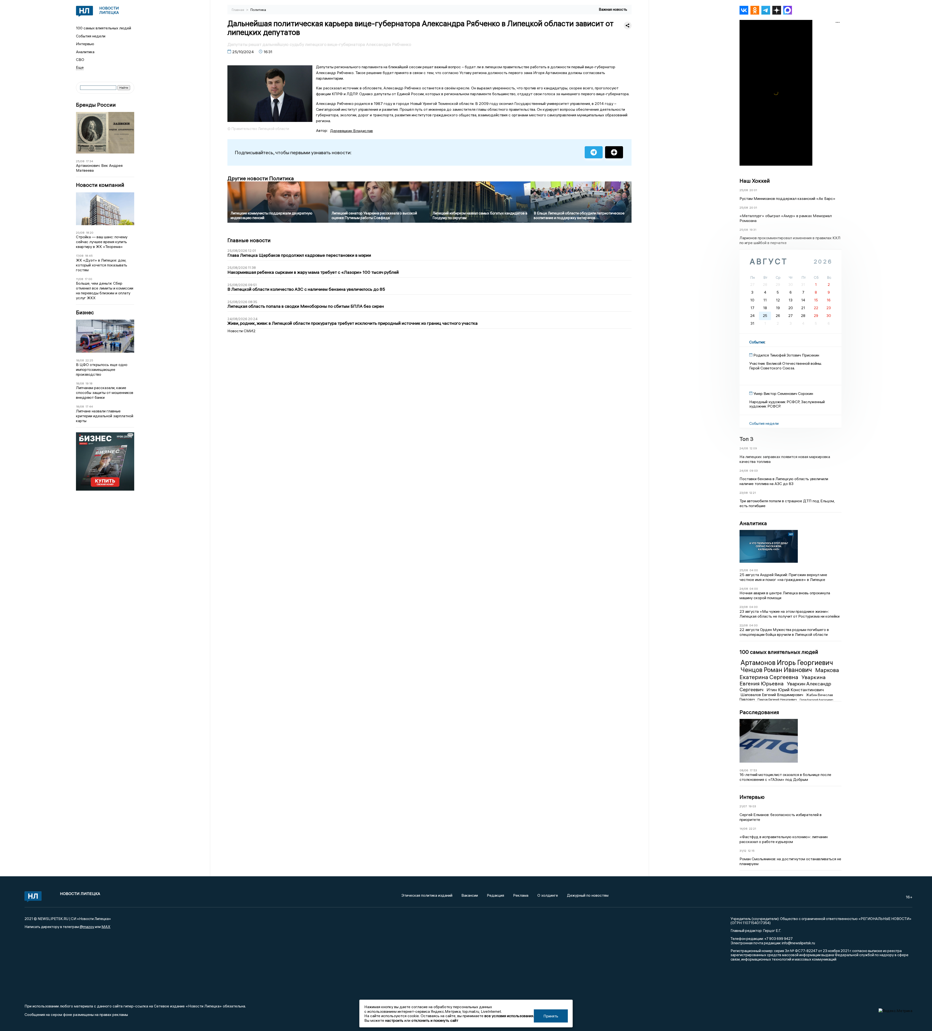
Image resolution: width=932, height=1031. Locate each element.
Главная (238, 10)
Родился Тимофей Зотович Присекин (786, 355)
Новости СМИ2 (241, 330)
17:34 (89, 161)
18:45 (89, 255)
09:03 (753, 470)
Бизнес (85, 312)
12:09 (753, 448)
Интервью (85, 43)
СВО (80, 59)
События (757, 342)
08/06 (744, 770)
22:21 (752, 828)
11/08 (79, 279)
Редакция (495, 895)
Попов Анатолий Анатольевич (816, 699)
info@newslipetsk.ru (798, 942)
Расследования (759, 712)
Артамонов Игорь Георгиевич (787, 662)
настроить (394, 1020)
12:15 (751, 850)
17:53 (753, 770)
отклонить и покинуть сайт (434, 1020)
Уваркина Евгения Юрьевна (783, 680)
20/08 (80, 232)
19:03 (752, 806)
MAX (105, 926)
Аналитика (85, 51)
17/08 (79, 255)
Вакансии (469, 895)
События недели (90, 36)
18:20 (89, 232)
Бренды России (96, 105)
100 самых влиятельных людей (103, 28)
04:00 (753, 570)
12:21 (752, 492)
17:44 (89, 406)
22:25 (89, 360)
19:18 (88, 383)
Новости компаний (100, 185)
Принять (550, 1016)
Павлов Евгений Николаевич (777, 699)
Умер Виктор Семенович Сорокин (783, 393)
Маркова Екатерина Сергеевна (789, 673)
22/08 (744, 625)
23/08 (744, 492)
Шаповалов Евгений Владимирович (772, 694)
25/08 (80, 161)
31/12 (743, 850)
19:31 (752, 229)
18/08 (80, 360)
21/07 (743, 806)
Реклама (520, 895)
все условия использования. (509, 1015)
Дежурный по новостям (587, 895)
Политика (258, 10)
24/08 (744, 448)
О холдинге (547, 895)
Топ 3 (746, 438)
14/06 (744, 828)
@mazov (87, 926)
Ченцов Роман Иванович (777, 670)
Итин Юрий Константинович (795, 689)
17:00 (88, 279)
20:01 (753, 190)
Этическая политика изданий (426, 895)
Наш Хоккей (755, 180)
